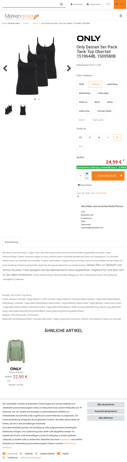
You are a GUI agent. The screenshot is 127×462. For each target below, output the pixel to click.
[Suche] (61, 4)
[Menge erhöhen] (87, 173)
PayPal (65, 453)
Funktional (13, 457)
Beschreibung (11, 242)
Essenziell (12, 453)
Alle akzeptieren (105, 404)
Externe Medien (47, 453)
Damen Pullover (16, 372)
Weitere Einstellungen (31, 457)
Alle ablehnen (106, 418)
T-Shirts (35, 23)
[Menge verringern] (87, 178)
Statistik (29, 453)
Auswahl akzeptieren (106, 411)
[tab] (11, 242)
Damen (26, 23)
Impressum (65, 439)
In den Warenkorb (107, 175)
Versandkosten (100, 193)
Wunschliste (86, 185)
